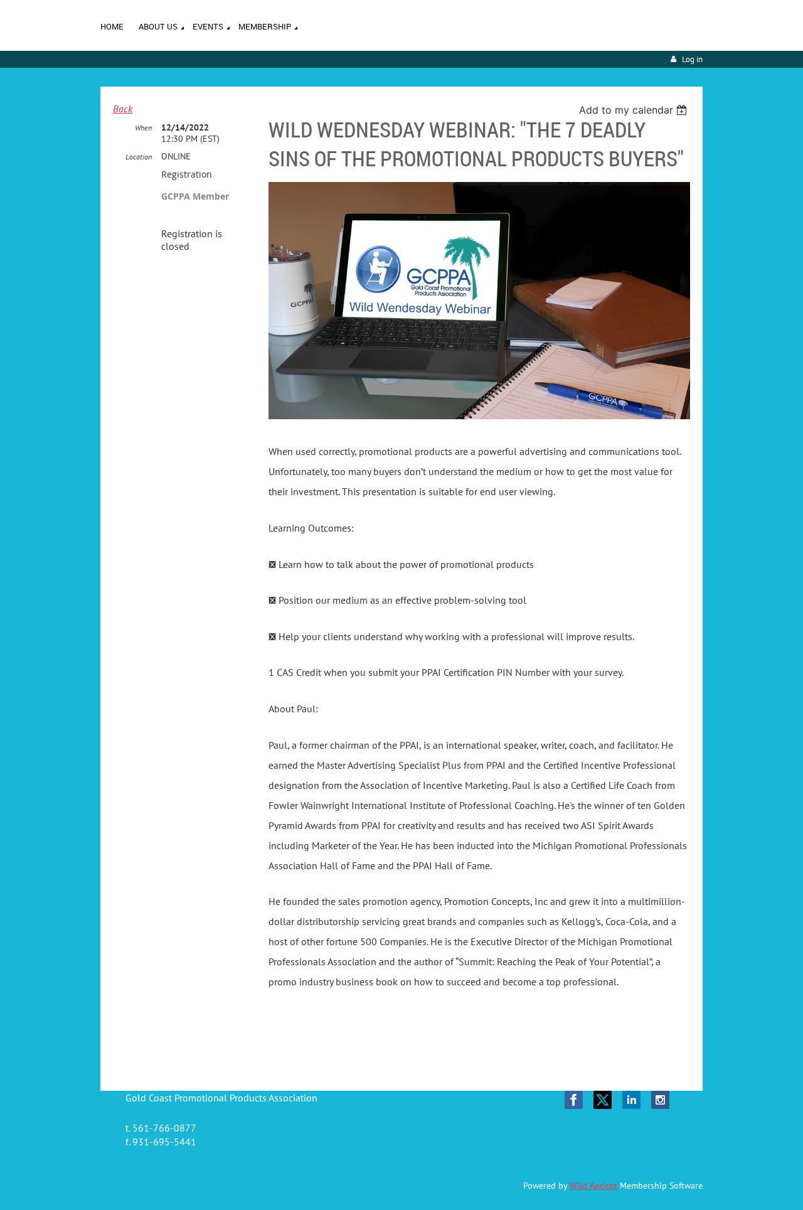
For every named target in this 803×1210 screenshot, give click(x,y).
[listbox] (634, 109)
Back (122, 108)
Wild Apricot (593, 1185)
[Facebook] (574, 1100)
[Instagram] (660, 1100)
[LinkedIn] (631, 1100)
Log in (692, 59)
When (143, 127)
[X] (602, 1100)
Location (138, 156)
